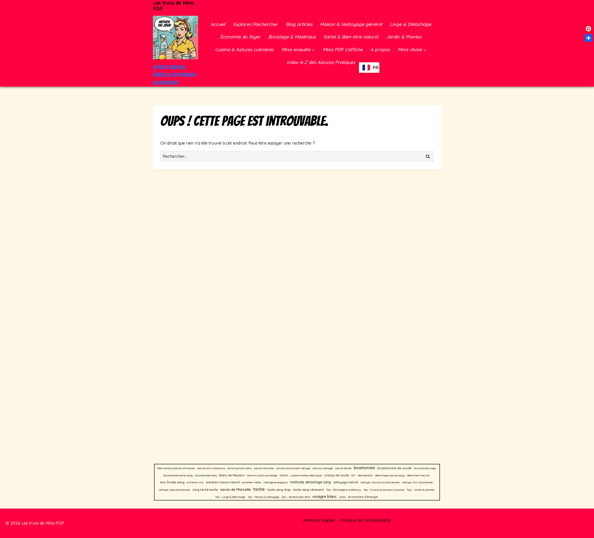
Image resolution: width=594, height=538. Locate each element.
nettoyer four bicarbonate (417, 482)
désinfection (365, 475)
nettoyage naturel (345, 482)
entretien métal (251, 482)
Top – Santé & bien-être (295, 497)
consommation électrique (306, 475)
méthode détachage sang (310, 482)
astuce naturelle (264, 468)
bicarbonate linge (425, 468)
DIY (353, 475)
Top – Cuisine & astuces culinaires (383, 489)
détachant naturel (418, 475)
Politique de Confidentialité (365, 520)
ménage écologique (275, 482)
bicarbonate (364, 467)
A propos (380, 49)
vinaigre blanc (324, 496)
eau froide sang (172, 482)
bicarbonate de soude (395, 468)
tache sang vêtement (308, 489)
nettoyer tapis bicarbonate (174, 489)
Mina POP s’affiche (343, 49)
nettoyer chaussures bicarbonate (380, 482)
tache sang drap (279, 489)
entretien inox (195, 482)
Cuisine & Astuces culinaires (244, 49)
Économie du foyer (240, 37)
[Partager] (588, 38)
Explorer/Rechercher (255, 24)
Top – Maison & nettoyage (263, 497)
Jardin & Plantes (404, 37)
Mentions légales (319, 520)
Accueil (217, 24)
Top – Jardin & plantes (420, 489)
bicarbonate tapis (206, 475)
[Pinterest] (588, 28)
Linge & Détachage (410, 24)
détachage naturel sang (390, 475)
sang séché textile (205, 489)
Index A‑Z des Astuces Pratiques (321, 62)
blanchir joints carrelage (262, 475)
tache (259, 489)
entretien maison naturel (223, 482)
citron (284, 475)
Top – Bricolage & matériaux (343, 489)
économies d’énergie (363, 497)
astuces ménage (323, 468)
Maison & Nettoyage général (351, 24)
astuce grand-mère (239, 468)
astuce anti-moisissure (211, 468)
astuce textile (343, 468)
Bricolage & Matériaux (292, 37)
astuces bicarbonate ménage (293, 468)
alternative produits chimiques (176, 468)
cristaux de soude (336, 475)
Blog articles (299, 24)
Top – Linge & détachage (230, 497)
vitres (342, 497)
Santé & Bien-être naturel (350, 37)
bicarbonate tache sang (178, 475)
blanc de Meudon (232, 475)
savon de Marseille (235, 489)
